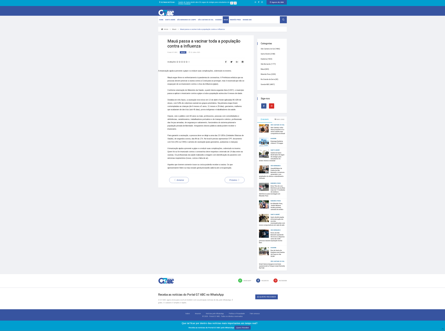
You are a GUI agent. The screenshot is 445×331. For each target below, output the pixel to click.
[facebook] (258, 2)
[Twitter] (231, 62)
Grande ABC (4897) (268, 84)
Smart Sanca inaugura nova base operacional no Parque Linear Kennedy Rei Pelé (272, 266)
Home (161, 20)
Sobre (187, 313)
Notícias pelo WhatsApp (215, 313)
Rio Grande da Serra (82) (269, 79)
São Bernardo (276, 166)
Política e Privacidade (237, 313)
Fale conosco (255, 313)
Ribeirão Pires (235, 20)
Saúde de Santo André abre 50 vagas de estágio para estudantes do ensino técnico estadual (271, 157)
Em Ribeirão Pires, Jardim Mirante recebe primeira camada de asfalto (277, 206)
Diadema (218, 20)
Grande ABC (247, 20)
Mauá (226, 20)
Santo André (170, 20)
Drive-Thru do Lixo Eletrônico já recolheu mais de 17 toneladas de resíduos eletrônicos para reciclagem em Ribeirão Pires (272, 191)
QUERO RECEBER (267, 297)
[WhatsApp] (255, 2)
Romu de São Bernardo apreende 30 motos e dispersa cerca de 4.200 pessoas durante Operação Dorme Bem (271, 238)
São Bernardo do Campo (186, 20)
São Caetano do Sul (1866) (270, 49)
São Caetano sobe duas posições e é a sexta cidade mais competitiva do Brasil (278, 130)
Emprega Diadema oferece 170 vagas (277, 142)
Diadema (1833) (266, 59)
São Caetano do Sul (205, 20)
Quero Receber (242, 328)
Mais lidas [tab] (280, 119)
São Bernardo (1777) (268, 64)
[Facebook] (226, 62)
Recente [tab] (265, 119)
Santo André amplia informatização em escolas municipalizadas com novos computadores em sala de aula (272, 221)
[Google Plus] (237, 62)
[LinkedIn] (243, 62)
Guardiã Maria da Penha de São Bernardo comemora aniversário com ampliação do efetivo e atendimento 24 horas (207, 3)
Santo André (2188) (268, 54)
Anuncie (198, 313)
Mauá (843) (265, 69)
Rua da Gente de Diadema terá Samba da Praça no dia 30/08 (278, 253)
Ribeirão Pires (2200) (268, 74)
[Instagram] (262, 2)
